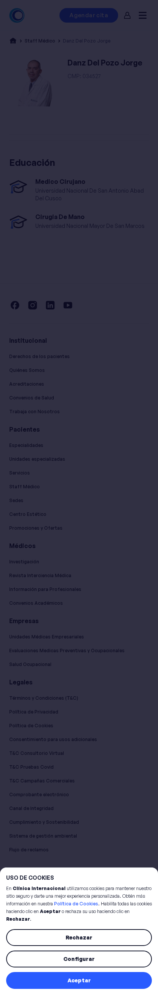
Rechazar (79, 937)
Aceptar (79, 980)
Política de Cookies (76, 904)
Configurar (79, 959)
